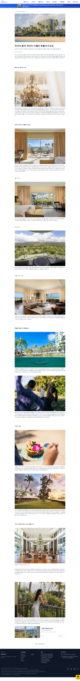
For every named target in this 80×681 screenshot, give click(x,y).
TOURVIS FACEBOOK (45, 659)
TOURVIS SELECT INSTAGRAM (47, 655)
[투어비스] (68, 669)
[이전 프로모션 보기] (73, 5)
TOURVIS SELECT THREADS (46, 657)
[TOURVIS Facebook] (71, 669)
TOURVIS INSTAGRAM (45, 660)
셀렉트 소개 (25, 1)
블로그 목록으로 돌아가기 (21, 11)
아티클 (68, 1)
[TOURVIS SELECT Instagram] (74, 669)
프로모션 (48, 1)
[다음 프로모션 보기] (75, 5)
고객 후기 (33, 1)
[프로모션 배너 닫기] (77, 5)
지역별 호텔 (61, 1)
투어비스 (76, 1)
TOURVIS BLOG (44, 662)
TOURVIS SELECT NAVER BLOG (47, 654)
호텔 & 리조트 (23, 655)
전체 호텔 (55, 1)
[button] (40, 6)
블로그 (22, 659)
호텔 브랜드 (40, 1)
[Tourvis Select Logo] (4, 2)
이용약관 (32, 654)
